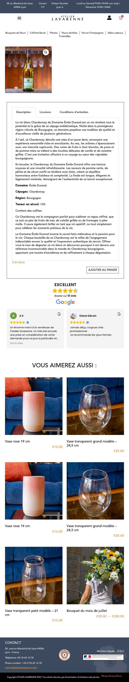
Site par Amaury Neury (111, 676)
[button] (19, 18)
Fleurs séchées (69, 33)
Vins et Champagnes (92, 33)
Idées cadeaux (115, 33)
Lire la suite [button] (16, 343)
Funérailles (64, 36)
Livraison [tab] (45, 112)
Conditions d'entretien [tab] (74, 112)
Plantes (53, 33)
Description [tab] (23, 112)
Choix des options (73, 623)
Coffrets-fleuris (38, 33)
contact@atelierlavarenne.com (21, 668)
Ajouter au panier (102, 270)
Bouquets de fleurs (15, 33)
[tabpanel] (65, 189)
